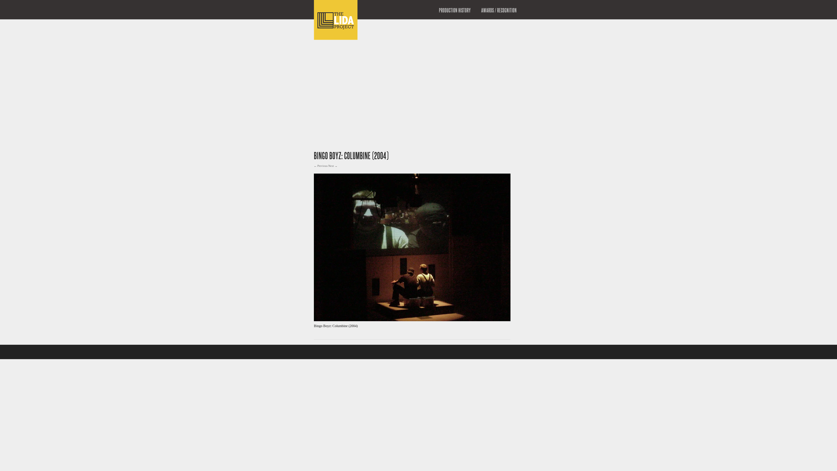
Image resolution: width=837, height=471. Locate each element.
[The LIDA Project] (335, 39)
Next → (332, 165)
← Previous (321, 165)
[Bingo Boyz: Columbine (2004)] (412, 320)
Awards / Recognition (499, 10)
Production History (455, 10)
